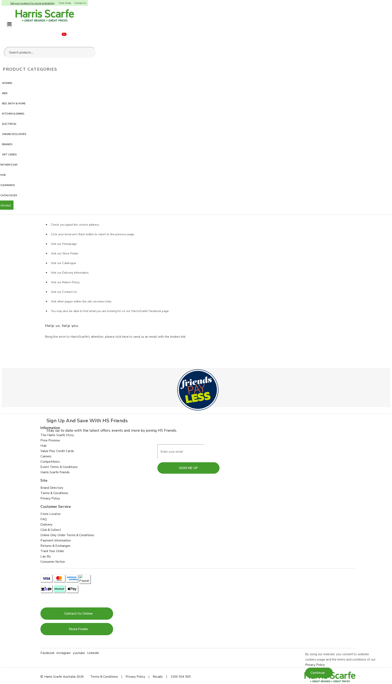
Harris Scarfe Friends (55, 472)
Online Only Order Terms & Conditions (67, 535)
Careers (45, 456)
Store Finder (70, 253)
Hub (43, 446)
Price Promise (50, 440)
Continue (318, 673)
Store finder (78, 629)
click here (122, 337)
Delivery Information (75, 273)
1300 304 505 (180, 677)
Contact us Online (78, 613)
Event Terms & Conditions (58, 467)
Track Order (65, 3)
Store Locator (50, 514)
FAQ (43, 519)
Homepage (69, 244)
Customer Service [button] (55, 506)
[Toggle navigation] (9, 24)
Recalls (158, 677)
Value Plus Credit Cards (57, 451)
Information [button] (50, 427)
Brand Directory (51, 488)
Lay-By (45, 556)
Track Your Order (52, 551)
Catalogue (69, 263)
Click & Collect (50, 530)
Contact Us (80, 3)
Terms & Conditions (54, 493)
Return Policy (70, 282)
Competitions (50, 462)
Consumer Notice (52, 562)
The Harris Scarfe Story (57, 435)
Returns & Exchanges (55, 546)
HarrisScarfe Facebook (146, 311)
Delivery (46, 524)
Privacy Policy (50, 498)
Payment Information (55, 540)
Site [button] (43, 480)
